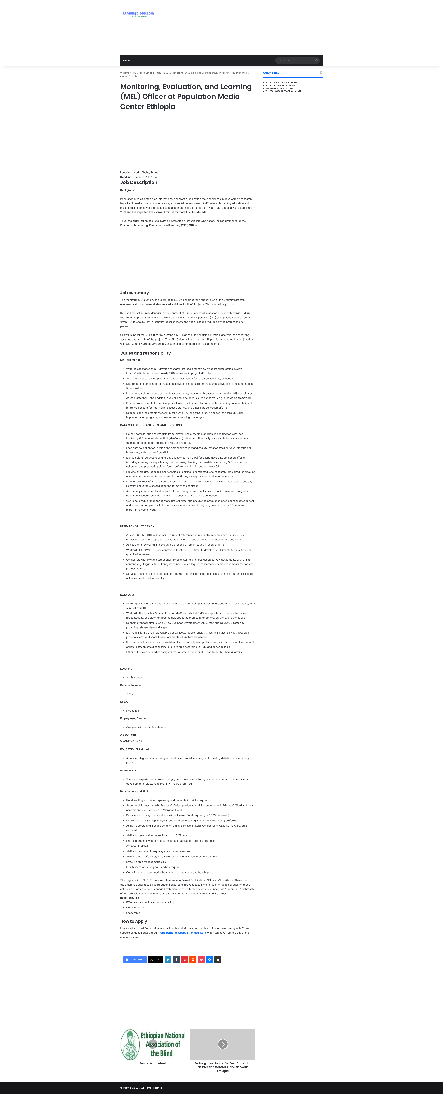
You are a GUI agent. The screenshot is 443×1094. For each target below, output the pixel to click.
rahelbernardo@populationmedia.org (183, 932)
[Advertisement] (256, 27)
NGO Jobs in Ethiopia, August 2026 (150, 72)
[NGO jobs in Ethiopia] (137, 14)
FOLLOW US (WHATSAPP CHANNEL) (283, 91)
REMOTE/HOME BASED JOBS (279, 88)
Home (126, 60)
